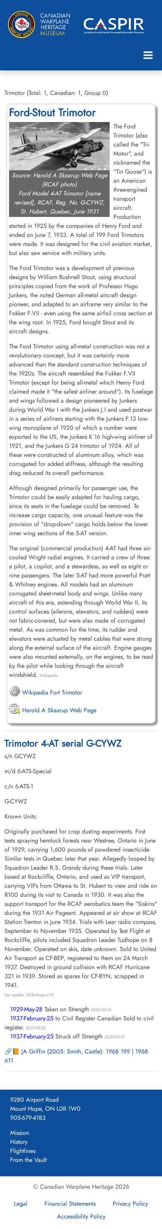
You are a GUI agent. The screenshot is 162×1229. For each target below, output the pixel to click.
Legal (21, 1203)
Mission (19, 1132)
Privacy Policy (130, 1203)
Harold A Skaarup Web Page (58, 710)
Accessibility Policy (81, 1216)
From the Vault (28, 1160)
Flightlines (22, 1151)
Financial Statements (70, 1203)
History (19, 1141)
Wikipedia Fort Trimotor (51, 692)
